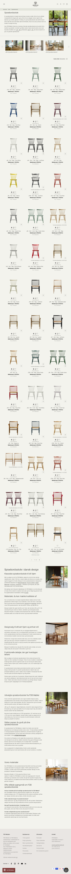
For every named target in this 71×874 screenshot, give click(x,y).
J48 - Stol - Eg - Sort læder (57, 549)
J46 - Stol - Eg (13, 372)
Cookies (25, 848)
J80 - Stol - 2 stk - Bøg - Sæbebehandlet (14, 478)
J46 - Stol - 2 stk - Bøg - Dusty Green (35, 231)
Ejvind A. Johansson (16, 584)
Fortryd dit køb (40, 848)
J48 (20, 29)
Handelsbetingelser (27, 845)
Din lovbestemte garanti (42, 851)
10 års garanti (26, 838)
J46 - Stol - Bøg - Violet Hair (57, 408)
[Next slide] (69, 47)
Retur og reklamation (28, 843)
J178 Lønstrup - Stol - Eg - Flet (13, 549)
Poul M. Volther (13, 123)
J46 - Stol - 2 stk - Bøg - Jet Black (35, 160)
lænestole (33, 603)
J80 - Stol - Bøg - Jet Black (35, 302)
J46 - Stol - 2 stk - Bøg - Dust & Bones (35, 514)
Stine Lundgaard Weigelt (13, 547)
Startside (5, 9)
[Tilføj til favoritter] (15, 86)
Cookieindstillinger (27, 853)
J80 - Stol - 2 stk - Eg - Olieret (35, 549)
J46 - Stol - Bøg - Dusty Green (35, 89)
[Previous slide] (2, 47)
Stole (9, 9)
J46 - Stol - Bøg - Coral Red (57, 195)
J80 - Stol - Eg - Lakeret (13, 337)
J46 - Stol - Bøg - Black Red (57, 125)
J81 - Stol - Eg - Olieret (35, 125)
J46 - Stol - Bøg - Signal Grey (13, 231)
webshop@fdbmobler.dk (58, 845)
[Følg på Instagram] (15, 864)
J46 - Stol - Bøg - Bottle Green (57, 89)
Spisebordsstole (15, 9)
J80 (29, 29)
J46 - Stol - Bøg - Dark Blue (13, 125)
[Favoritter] (63, 4)
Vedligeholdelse (40, 843)
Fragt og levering (27, 840)
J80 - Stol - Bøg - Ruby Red (13, 408)
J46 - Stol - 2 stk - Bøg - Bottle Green (57, 372)
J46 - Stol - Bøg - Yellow (13, 195)
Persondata (25, 851)
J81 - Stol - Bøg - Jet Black (57, 337)
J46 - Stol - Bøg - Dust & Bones (13, 266)
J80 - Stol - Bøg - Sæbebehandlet (57, 302)
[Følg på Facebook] (11, 864)
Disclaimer (39, 845)
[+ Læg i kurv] (21, 83)
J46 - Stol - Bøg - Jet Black (13, 89)
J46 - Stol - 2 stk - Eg (35, 478)
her (17, 857)
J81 (33, 29)
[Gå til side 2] (39, 560)
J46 (17, 29)
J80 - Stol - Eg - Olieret (57, 266)
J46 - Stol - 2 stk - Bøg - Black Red (13, 514)
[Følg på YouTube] (22, 864)
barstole (27, 603)
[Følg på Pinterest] (18, 864)
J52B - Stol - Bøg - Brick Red (57, 478)
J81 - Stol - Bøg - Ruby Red (57, 514)
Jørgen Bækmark (35, 123)
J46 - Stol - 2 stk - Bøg (57, 231)
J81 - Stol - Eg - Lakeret (35, 337)
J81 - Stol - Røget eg (13, 443)
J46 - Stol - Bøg (57, 160)
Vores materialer (40, 840)
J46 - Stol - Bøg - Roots (13, 302)
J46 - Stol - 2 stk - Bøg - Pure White (35, 408)
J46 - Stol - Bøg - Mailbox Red (35, 266)
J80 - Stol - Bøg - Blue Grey (35, 443)
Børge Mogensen (35, 370)
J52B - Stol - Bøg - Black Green (35, 372)
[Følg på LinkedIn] (25, 864)
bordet (26, 592)
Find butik (38, 838)
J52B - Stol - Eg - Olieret (57, 443)
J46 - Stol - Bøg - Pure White (13, 160)
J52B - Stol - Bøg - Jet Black (35, 195)
